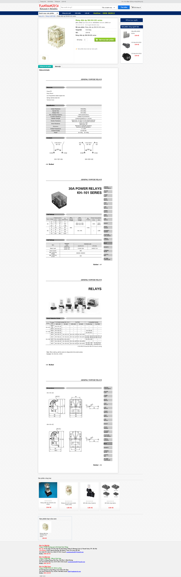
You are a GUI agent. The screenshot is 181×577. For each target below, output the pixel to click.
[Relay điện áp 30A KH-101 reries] (45, 532)
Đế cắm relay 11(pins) (89, 503)
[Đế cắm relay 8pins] (110, 498)
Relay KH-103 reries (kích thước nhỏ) (68, 503)
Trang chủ (43, 1)
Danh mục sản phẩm (46, 13)
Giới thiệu (50, 1)
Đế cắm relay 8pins (110, 503)
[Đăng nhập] (133, 1)
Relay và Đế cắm (50, 16)
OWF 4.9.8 (42, 576)
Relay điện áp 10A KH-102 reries (48, 503)
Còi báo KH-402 (136, 31)
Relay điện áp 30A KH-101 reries (44, 535)
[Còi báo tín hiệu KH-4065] (126, 60)
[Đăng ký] (140, 1)
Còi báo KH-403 (136, 42)
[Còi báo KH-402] (126, 38)
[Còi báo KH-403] (126, 49)
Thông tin (57, 1)
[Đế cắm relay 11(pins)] (89, 498)
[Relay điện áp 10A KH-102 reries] (48, 497)
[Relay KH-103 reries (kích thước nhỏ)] (69, 498)
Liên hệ (64, 1)
